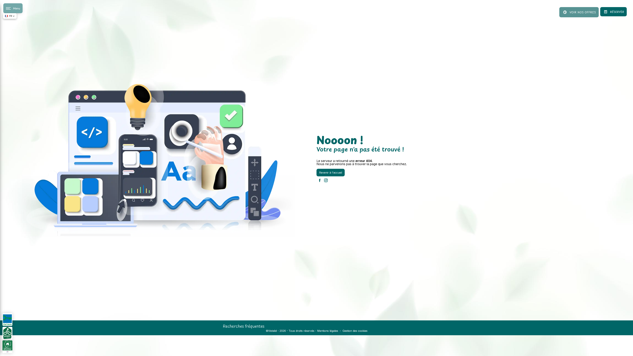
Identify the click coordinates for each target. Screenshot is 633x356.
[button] (10, 16)
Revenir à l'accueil (330, 172)
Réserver (617, 12)
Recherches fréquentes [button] (243, 326)
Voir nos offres (583, 12)
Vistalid (272, 330)
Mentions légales (327, 330)
